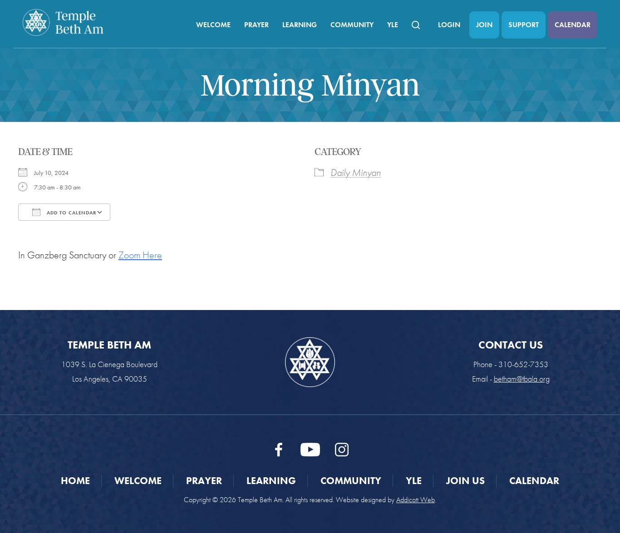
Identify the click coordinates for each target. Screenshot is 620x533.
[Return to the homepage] (63, 22)
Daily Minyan (355, 172)
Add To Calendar (70, 212)
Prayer (256, 24)
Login (449, 24)
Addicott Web (415, 499)
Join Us (465, 480)
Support (523, 24)
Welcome (213, 24)
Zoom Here (140, 255)
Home (75, 480)
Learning (299, 24)
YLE (392, 24)
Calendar (572, 24)
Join (484, 24)
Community (352, 24)
